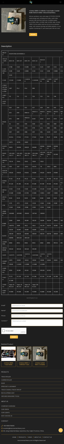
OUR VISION (5, 409)
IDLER (3, 383)
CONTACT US (47, 437)
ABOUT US (37, 437)
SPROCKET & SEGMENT (8, 386)
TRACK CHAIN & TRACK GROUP (11, 390)
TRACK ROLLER (6, 377)
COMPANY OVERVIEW (8, 406)
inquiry (33, 34)
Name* (3, 311)
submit (14, 337)
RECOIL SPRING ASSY (7, 393)
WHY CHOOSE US (6, 416)
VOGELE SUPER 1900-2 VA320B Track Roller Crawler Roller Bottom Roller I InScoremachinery (40, 363)
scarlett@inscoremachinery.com (14, 428)
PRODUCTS (22, 437)
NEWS (30, 437)
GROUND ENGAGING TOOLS (10, 396)
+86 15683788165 (8, 426)
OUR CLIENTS (5, 413)
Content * (4, 321)
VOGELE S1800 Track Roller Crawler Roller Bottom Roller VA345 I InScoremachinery (8, 363)
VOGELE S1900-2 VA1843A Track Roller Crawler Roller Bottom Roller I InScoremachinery (24, 363)
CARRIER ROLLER (6, 380)
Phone (3, 316)
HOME (14, 437)
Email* (3, 305)
